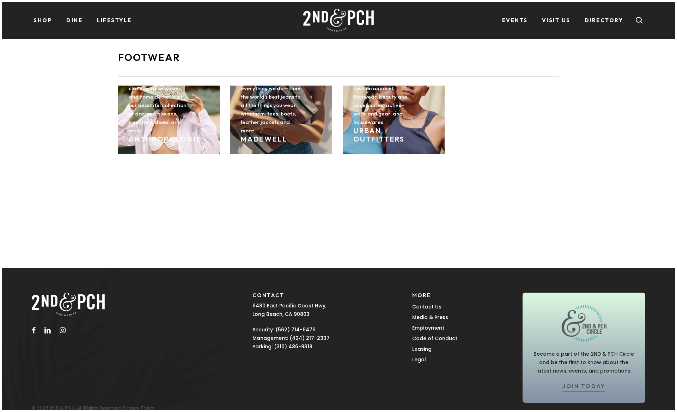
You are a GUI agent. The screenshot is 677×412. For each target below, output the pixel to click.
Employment (428, 327)
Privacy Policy (139, 408)
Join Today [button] (583, 385)
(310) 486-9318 (293, 346)
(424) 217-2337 (309, 338)
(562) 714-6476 (295, 329)
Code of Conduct (434, 338)
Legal (419, 359)
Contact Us (426, 306)
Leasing (422, 348)
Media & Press (430, 317)
